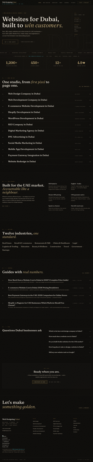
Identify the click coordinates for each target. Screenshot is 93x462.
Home (39, 2)
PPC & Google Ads (57, 426)
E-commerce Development (39, 426)
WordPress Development (39, 431)
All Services (76, 429)
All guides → (86, 273)
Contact (75, 432)
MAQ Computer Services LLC (36, 56)
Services (55, 2)
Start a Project (84, 2)
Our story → (6, 206)
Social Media (56, 428)
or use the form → (55, 381)
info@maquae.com (6, 430)
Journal (66, 2)
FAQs (74, 427)
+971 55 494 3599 (6, 428)
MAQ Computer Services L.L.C (18, 449)
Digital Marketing (57, 423)
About (74, 421)
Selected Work (76, 423)
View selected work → (28, 41)
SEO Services (56, 421)
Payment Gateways (57, 433)
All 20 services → (85, 86)
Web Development (37, 423)
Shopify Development (38, 428)
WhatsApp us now (40, 381)
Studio (73, 2)
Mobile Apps (56, 431)
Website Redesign (37, 433)
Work (61, 2)
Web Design (46, 2)
